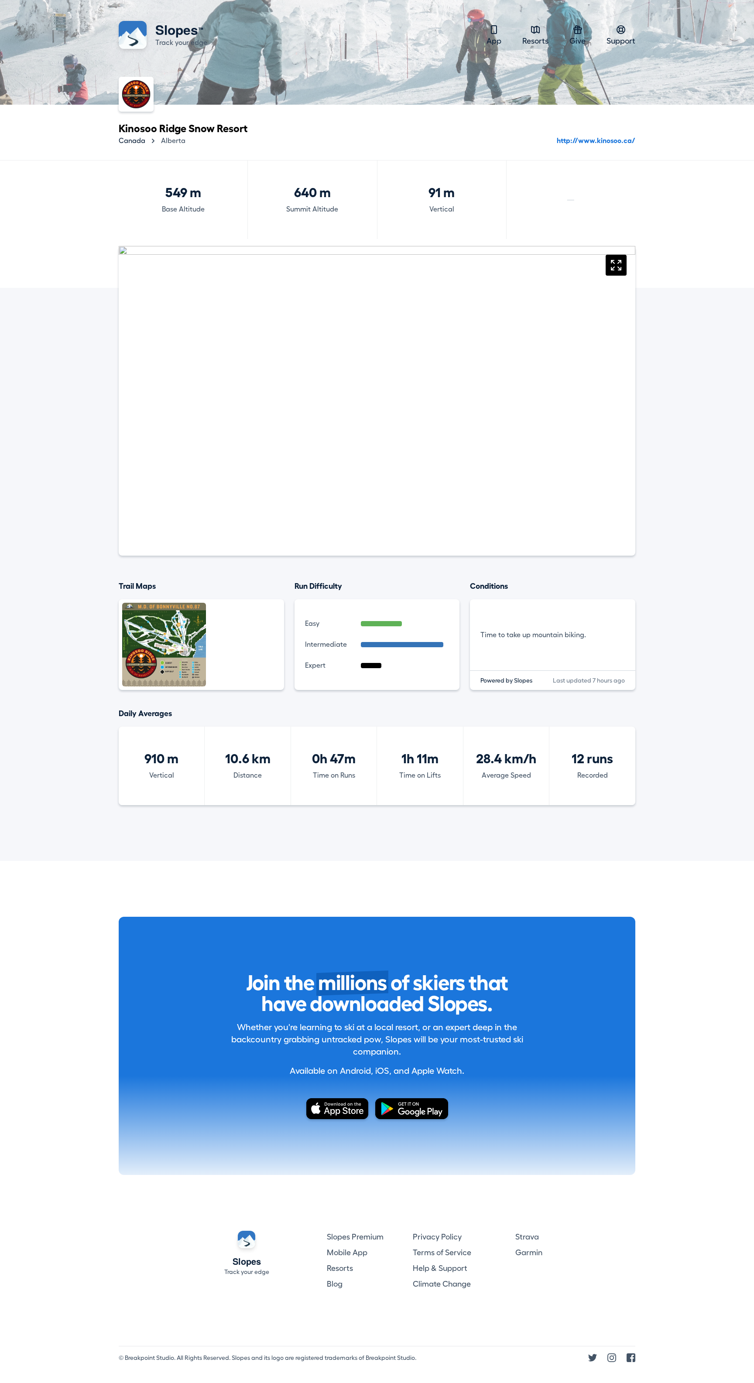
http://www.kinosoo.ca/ (596, 140)
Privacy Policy (437, 1237)
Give (577, 41)
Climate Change (442, 1284)
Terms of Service (442, 1253)
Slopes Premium (355, 1237)
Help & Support (440, 1268)
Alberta (173, 140)
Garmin (528, 1253)
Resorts (535, 41)
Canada (132, 140)
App (494, 41)
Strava (527, 1237)
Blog (335, 1284)
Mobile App (347, 1253)
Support (621, 41)
